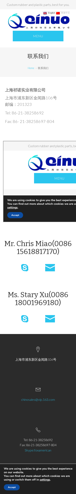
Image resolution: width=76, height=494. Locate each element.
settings (45, 480)
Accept (12, 487)
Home (31, 68)
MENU (38, 36)
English (51, 13)
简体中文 (65, 13)
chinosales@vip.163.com (38, 399)
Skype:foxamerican (38, 450)
